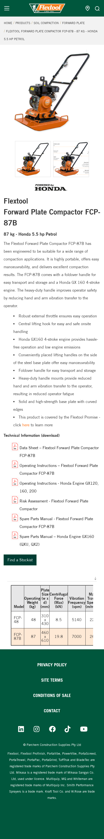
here (26, 425)
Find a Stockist (20, 560)
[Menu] (7, 8)
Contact (52, 710)
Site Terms (52, 680)
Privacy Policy (52, 664)
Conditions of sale (52, 695)
